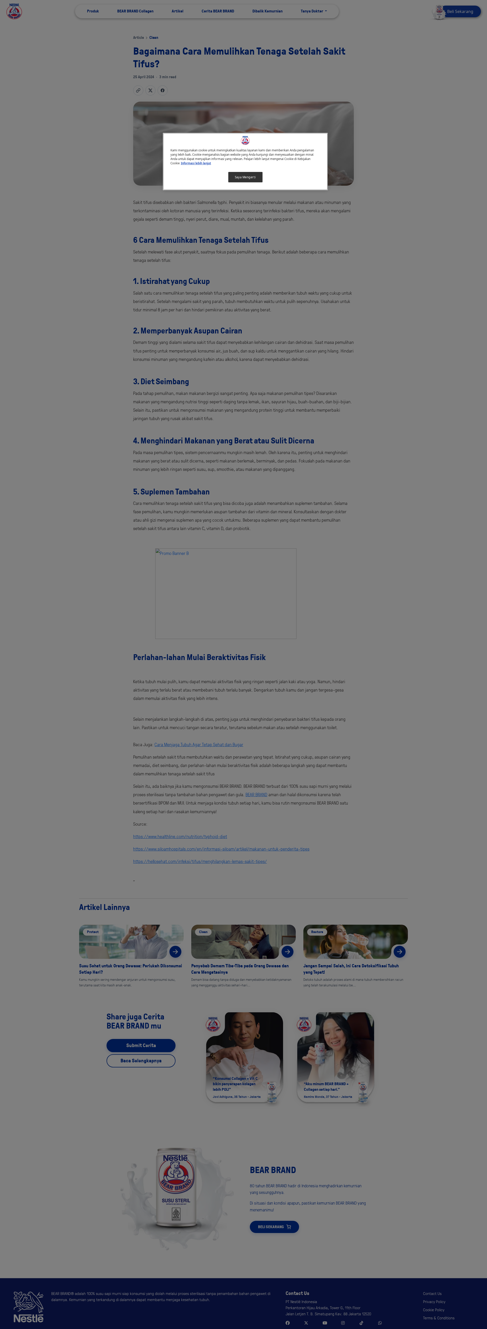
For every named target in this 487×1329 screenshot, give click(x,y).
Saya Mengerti (245, 177)
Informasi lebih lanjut (196, 163)
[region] (245, 161)
